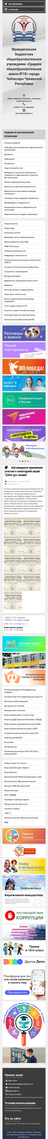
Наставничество (10, 747)
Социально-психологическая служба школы (21, 267)
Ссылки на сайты (14, 1094)
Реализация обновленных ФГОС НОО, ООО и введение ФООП (21, 752)
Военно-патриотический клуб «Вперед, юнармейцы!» (19, 300)
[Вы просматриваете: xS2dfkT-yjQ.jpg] (31, 582)
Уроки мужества (10, 772)
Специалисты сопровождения (16, 272)
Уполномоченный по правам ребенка (18, 290)
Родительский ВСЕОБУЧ (13, 738)
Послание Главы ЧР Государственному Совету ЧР (23, 697)
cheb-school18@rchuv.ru (24, 113)
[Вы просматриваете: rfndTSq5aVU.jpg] (31, 563)
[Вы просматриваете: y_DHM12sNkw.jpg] (13, 600)
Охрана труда (9, 228)
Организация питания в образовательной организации (20, 208)
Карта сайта (12, 1080)
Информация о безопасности (15, 255)
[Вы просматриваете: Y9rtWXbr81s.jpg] (13, 545)
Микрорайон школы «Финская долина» (19, 237)
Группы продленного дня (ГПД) (16, 242)
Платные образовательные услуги (17, 182)
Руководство (9, 163)
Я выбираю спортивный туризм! (16, 800)
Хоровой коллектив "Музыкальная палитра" (21, 818)
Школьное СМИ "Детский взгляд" (17, 786)
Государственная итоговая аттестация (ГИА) (21, 733)
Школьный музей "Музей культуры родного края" (23, 777)
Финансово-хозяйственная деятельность (20, 187)
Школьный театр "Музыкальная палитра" (20, 781)
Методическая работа (12, 276)
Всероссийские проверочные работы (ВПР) (21, 729)
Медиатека (8, 285)
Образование (9, 159)
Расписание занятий (12, 233)
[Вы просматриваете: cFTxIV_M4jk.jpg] (31, 545)
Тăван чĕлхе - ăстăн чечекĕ (14, 294)
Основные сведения (12, 143)
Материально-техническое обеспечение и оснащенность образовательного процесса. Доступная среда (21, 175)
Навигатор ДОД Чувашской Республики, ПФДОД (23, 719)
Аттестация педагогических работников (19, 315)
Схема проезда (14, 1087)
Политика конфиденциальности (20, 1084)
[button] (20, 461)
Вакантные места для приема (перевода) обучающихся (20, 192)
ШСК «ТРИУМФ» (10, 795)
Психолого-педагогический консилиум (19, 310)
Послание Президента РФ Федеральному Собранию (20, 691)
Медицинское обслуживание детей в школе (21, 281)
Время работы (13, 1091)
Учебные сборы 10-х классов (15, 763)
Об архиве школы (11, 224)
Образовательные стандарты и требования (20, 214)
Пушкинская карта (11, 790)
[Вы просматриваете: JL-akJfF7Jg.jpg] (13, 526)
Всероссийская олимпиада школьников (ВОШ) (22, 724)
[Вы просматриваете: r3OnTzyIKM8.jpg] (13, 563)
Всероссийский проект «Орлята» (16, 768)
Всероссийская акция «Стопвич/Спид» (19, 715)
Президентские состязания (14, 710)
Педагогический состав (13, 168)
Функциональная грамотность (16, 804)
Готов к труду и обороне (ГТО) (15, 306)
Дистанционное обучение (14, 706)
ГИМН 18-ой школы (11, 246)
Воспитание (9, 742)
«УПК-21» (7, 813)
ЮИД (6, 822)
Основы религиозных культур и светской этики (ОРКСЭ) (22, 261)
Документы (8, 154)
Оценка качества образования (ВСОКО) (19, 319)
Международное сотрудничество (17, 203)
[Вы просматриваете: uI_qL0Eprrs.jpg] (13, 582)
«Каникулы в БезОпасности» (15, 251)
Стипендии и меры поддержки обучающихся (21, 198)
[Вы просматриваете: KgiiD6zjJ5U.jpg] (31, 526)
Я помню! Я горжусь (12, 809)
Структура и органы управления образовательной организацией (23, 148)
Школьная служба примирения (16, 701)
